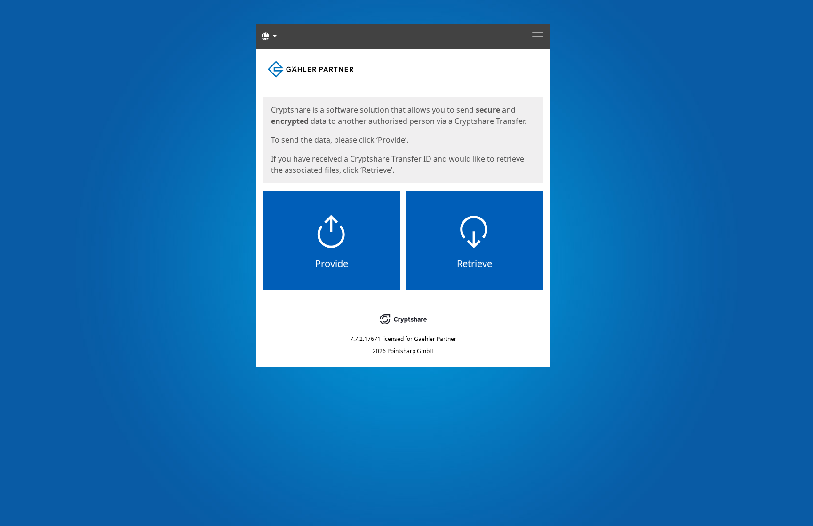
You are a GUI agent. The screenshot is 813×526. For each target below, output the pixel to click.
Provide (331, 263)
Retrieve (474, 263)
